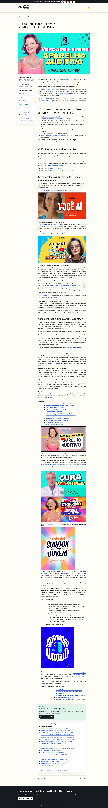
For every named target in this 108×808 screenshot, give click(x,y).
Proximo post (82, 778)
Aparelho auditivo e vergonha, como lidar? (57, 418)
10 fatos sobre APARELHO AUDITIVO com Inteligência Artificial (57, 739)
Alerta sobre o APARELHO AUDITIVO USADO (52, 750)
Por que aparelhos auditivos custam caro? (57, 420)
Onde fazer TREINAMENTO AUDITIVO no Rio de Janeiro (55, 746)
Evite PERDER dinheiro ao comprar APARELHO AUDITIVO (55, 770)
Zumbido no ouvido (25, 118)
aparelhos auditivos (68, 79)
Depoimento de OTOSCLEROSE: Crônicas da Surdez (54, 759)
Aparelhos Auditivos (23, 16)
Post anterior (41, 778)
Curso (69, 690)
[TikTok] (71, 2)
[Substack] (74, 2)
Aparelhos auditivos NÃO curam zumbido (49, 395)
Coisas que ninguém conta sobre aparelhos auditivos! (61, 415)
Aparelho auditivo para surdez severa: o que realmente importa (57, 748)
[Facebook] (65, 2)
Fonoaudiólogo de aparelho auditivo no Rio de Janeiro (55, 728)
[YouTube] (68, 2)
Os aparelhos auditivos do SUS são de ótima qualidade (55, 118)
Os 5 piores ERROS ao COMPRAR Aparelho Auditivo (54, 768)
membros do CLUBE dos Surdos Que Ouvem (51, 224)
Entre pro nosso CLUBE (46, 717)
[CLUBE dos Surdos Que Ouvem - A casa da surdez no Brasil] (24, 7)
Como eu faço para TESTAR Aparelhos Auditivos (53, 763)
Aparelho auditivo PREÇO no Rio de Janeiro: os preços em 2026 (57, 730)
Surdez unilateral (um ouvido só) (55, 424)
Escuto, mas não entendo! (53, 417)
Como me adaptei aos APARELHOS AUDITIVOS (53, 757)
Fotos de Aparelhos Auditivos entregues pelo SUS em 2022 (58, 190)
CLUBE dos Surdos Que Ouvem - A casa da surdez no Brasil (46, 1)
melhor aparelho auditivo (78, 674)
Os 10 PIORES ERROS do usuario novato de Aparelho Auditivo (57, 766)
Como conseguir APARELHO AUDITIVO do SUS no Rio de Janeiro (57, 735)
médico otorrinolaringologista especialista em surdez (60, 285)
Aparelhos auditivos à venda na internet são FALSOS (54, 135)
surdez (74, 81)
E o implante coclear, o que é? (54, 422)
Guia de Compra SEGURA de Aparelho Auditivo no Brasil (55, 761)
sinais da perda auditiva (46, 295)
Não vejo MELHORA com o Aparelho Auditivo (52, 752)
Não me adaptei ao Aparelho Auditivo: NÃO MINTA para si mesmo (58, 754)
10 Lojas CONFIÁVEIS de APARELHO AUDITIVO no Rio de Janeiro (57, 732)
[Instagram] (62, 2)
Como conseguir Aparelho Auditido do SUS (52, 168)
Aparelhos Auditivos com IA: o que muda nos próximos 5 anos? (57, 737)
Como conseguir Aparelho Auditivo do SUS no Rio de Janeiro (57, 170)
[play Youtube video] (62, 205)
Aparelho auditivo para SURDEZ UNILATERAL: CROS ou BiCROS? (57, 741)
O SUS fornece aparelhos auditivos (50, 117)
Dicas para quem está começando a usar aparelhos (60, 413)
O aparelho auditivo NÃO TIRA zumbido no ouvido (54, 743)
